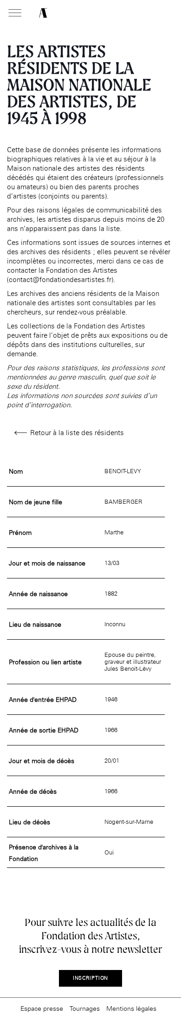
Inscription (91, 978)
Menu (15, 13)
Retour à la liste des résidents (77, 432)
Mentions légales (131, 1008)
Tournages (85, 1008)
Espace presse (41, 1008)
